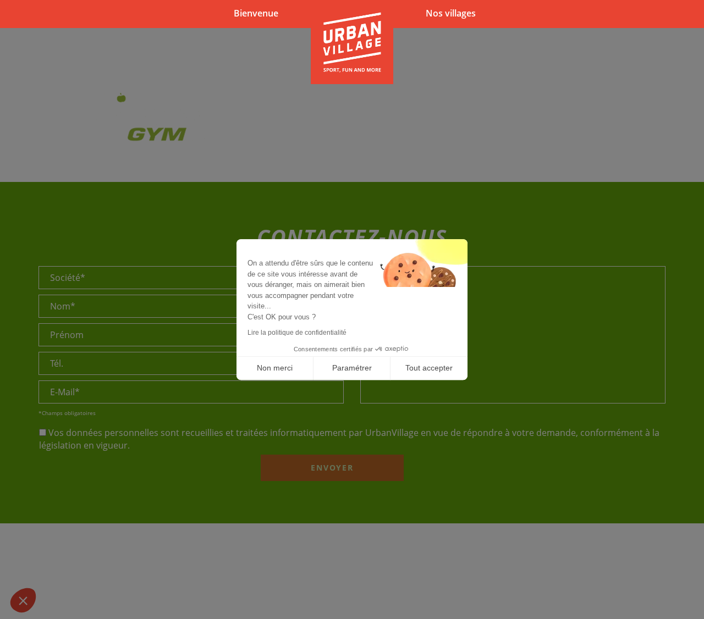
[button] (23, 600)
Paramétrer (352, 367)
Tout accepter (429, 367)
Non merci (275, 367)
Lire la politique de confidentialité (297, 332)
